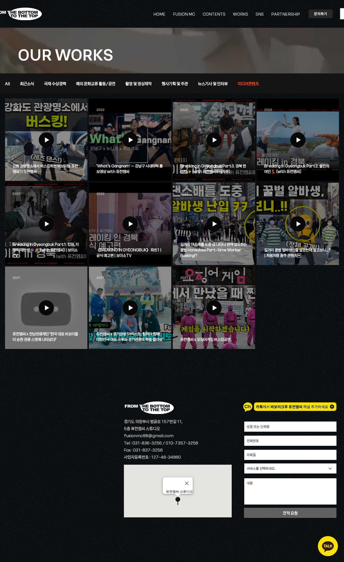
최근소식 (27, 83)
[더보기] (149, 407)
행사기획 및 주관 (175, 83)
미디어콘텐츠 (248, 83)
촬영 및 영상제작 (138, 83)
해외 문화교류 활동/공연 (95, 83)
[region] (328, 546)
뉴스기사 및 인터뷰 (213, 83)
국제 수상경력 (55, 83)
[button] (259, 14)
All (7, 83)
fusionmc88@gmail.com (149, 435)
